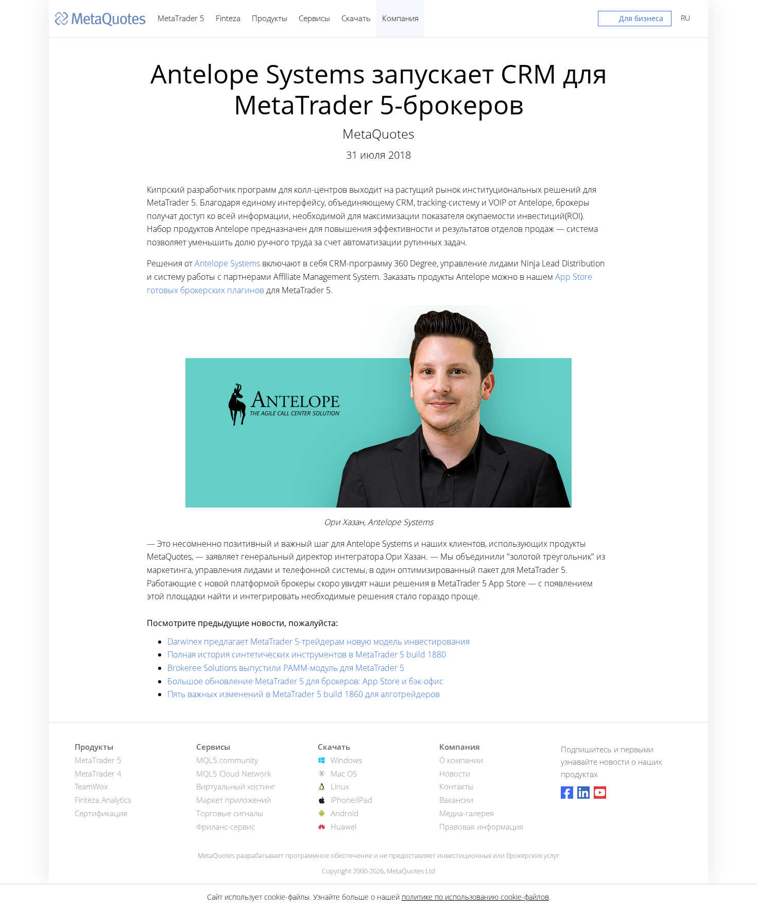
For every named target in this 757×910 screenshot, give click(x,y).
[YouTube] (600, 792)
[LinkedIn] (583, 792)
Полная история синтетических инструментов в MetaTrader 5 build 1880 (306, 654)
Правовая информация (481, 826)
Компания (400, 18)
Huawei (343, 826)
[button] (634, 20)
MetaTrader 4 (98, 773)
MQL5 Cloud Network (233, 773)
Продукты (269, 18)
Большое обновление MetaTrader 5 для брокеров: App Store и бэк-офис (305, 681)
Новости (454, 773)
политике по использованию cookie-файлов (475, 897)
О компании (461, 760)
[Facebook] (567, 792)
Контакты (456, 786)
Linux (340, 786)
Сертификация (101, 813)
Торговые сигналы (229, 813)
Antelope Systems (227, 263)
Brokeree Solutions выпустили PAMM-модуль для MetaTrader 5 (285, 667)
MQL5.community (227, 760)
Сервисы (314, 18)
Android (344, 813)
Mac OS (344, 773)
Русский (683, 18)
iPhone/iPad (351, 800)
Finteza (228, 18)
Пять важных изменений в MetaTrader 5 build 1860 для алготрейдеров (303, 694)
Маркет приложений (233, 800)
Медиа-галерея (466, 813)
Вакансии (456, 800)
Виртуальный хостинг (235, 786)
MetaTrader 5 (181, 18)
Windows (346, 760)
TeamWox (91, 786)
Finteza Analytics (103, 800)
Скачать (356, 18)
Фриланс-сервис (225, 826)
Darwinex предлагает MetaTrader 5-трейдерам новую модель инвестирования (318, 641)
